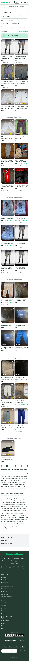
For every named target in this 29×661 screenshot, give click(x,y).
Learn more (14, 563)
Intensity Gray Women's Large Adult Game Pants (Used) (7, 82)
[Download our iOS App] (9, 635)
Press (3, 623)
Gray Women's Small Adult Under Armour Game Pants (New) (20, 267)
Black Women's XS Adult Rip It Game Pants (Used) (7, 458)
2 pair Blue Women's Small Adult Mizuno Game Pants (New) (21, 324)
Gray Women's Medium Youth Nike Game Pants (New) (7, 161)
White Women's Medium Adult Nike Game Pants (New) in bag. (7, 217)
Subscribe (23, 651)
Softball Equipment (6, 543)
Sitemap (3, 626)
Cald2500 (17, 296)
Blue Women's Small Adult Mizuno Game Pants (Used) (21, 348)
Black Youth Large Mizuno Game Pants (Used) (21, 82)
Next (26, 466)
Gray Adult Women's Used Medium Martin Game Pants (7, 401)
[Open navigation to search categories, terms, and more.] (2, 6)
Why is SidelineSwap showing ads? (14, 117)
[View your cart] (22, 2)
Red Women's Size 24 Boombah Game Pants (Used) (7, 185)
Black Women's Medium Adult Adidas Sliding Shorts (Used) (7, 324)
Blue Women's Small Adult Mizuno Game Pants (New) (8, 348)
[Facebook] (6, 567)
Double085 (17, 397)
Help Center (4, 582)
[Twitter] (14, 567)
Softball (3, 20)
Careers (3, 605)
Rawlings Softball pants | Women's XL (21, 137)
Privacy (3, 613)
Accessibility (5, 620)
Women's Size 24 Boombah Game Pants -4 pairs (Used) (21, 161)
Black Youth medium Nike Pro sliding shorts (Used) (21, 185)
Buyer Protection (6, 580)
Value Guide (4, 589)
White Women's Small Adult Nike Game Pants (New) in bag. (21, 217)
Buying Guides (24, 567)
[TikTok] (18, 567)
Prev (3, 466)
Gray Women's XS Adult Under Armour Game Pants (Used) (7, 426)
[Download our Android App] (19, 635)
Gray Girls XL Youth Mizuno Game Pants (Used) (20, 401)
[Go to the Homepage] (6, 2)
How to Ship (4, 594)
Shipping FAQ (5, 574)
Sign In (26, 2)
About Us (3, 603)
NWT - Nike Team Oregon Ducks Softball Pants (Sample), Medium (7, 107)
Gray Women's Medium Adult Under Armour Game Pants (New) (20, 242)
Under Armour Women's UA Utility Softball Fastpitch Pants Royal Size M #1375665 (21, 426)
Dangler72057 (5, 103)
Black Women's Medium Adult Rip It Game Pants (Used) (21, 378)
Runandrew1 (5, 422)
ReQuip (17, 133)
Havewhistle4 (5, 53)
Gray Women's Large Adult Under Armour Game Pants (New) (6, 57)
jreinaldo (17, 422)
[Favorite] (13, 40)
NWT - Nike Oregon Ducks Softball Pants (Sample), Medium (21, 107)
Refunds (3, 577)
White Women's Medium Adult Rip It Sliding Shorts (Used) (7, 378)
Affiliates (3, 608)
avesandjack (5, 78)
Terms (3, 611)
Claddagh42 (4, 296)
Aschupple (4, 157)
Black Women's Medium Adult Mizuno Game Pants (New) (21, 299)
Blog (2, 628)
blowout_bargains (6, 397)
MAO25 (17, 78)
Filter (6, 27)
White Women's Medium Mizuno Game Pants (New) (7, 299)
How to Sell (4, 591)
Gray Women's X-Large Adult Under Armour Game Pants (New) (20, 57)
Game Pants (10, 20)
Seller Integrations (6, 597)
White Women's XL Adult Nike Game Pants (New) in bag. (7, 242)
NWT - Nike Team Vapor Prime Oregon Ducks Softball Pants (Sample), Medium (7, 137)
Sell (17, 2)
